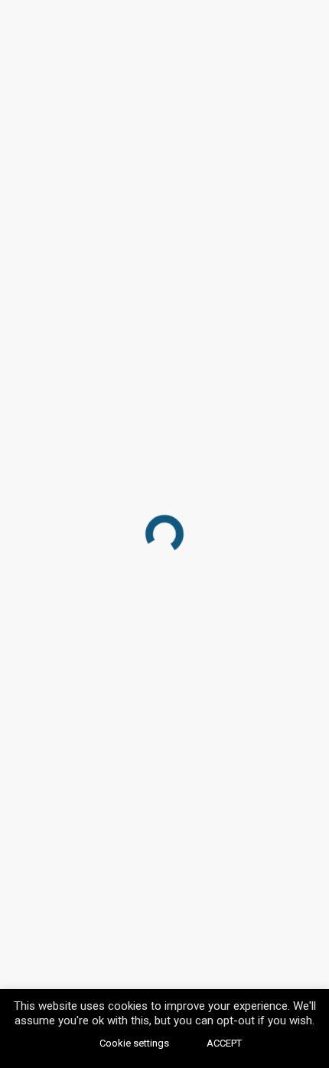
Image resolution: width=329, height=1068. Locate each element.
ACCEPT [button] (224, 1043)
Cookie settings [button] (134, 1043)
